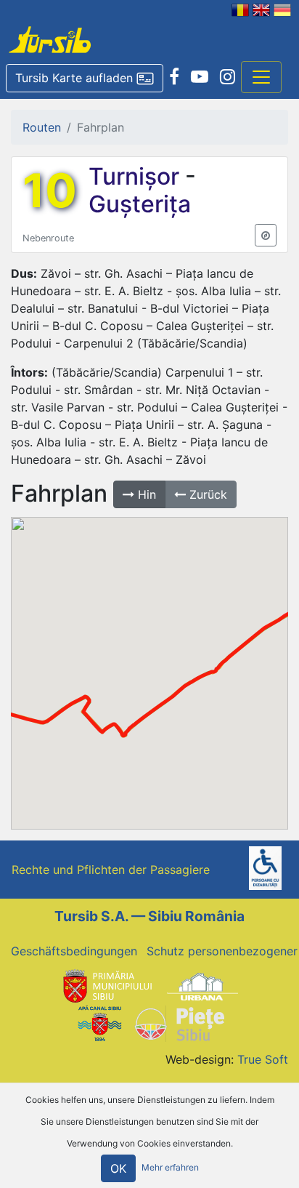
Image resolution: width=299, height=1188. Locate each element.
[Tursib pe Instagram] (227, 77)
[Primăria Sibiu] (106, 986)
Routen (41, 127)
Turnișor (137, 176)
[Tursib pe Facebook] (174, 77)
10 (49, 190)
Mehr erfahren (170, 1167)
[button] (84, 78)
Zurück (206, 494)
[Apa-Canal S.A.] (99, 1022)
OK (118, 1168)
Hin (145, 494)
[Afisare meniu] (261, 77)
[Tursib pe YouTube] (199, 77)
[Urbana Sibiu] (202, 986)
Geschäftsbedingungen (74, 951)
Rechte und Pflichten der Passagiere (111, 869)
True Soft (262, 1059)
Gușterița (140, 204)
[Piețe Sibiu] (179, 1022)
